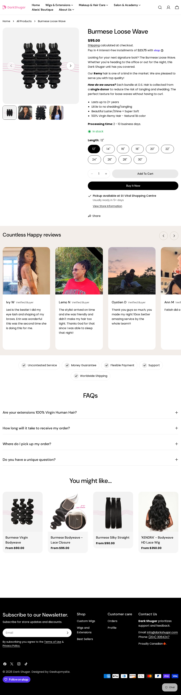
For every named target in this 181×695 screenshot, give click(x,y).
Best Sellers (85, 639)
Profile (112, 628)
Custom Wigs (86, 621)
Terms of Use (52, 642)
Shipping (94, 45)
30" (140, 159)
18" (137, 149)
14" (108, 149)
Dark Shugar (21, 672)
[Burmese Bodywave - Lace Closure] (68, 512)
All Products (24, 21)
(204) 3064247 (159, 637)
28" (125, 159)
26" (110, 159)
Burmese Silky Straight (112, 537)
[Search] (160, 7)
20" (152, 149)
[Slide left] (163, 236)
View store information (107, 206)
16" (123, 149)
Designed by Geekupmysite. (50, 672)
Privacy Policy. (11, 645)
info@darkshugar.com (162, 632)
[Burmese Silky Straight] (113, 512)
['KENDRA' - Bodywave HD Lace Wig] (158, 512)
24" (94, 159)
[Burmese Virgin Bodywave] (23, 512)
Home (6, 21)
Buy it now (133, 186)
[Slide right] (70, 66)
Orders (112, 621)
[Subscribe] (67, 632)
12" (94, 149)
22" (167, 149)
